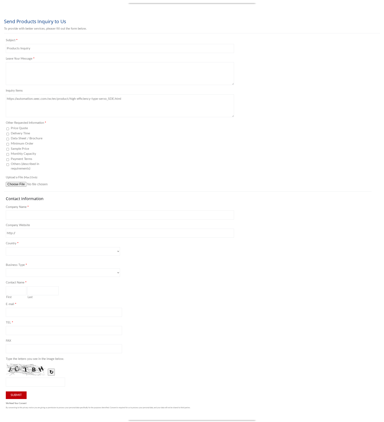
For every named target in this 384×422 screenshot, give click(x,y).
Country (12, 243)
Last (30, 297)
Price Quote (19, 128)
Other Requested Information (26, 122)
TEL (9, 322)
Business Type (16, 264)
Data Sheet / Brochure (26, 138)
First (9, 297)
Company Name (17, 207)
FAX (8, 340)
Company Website (18, 225)
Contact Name (16, 282)
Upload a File (21, 177)
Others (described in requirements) (25, 166)
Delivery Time (20, 133)
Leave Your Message (20, 58)
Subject (11, 40)
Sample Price (20, 148)
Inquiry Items (14, 90)
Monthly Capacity (23, 153)
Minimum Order (22, 143)
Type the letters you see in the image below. (35, 358)
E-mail (11, 304)
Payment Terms (21, 159)
